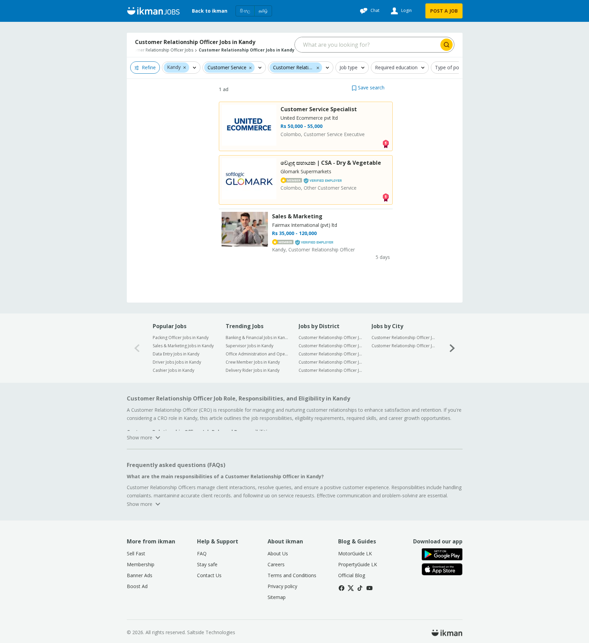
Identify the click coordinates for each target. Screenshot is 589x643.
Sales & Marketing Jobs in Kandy (183, 346)
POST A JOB (444, 11)
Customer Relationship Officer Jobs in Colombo (330, 337)
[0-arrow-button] (137, 348)
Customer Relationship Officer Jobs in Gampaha (330, 346)
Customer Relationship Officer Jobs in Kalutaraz (330, 370)
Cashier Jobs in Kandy (173, 370)
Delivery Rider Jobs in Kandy (253, 370)
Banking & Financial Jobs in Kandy (257, 337)
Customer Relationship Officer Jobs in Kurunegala (330, 354)
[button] (184, 67)
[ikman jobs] (153, 11)
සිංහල (245, 11)
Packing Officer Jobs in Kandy (181, 337)
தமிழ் (263, 11)
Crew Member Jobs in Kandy (253, 362)
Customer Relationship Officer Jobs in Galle (330, 362)
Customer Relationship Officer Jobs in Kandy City (403, 337)
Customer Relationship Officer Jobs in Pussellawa (403, 346)
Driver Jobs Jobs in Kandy (177, 362)
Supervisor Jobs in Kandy (249, 346)
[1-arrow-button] (452, 348)
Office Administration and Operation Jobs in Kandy (257, 354)
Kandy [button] (174, 67)
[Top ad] (385, 143)
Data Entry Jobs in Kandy (176, 354)
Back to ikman (209, 11)
